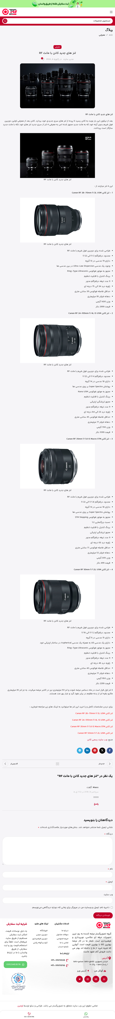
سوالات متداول (62, 934)
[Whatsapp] (104, 979)
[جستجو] (5, 21)
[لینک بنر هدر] (57, 3)
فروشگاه (43, 930)
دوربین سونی (41, 934)
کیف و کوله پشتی (40, 942)
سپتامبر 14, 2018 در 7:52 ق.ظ (86, 792)
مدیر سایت (68, 59)
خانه (111, 35)
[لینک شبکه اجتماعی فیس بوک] (110, 751)
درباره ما (65, 930)
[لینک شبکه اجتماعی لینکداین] (87, 751)
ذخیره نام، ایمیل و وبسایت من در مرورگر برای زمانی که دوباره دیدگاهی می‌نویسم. (70, 907)
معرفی (102, 35)
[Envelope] (96, 979)
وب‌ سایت (108, 894)
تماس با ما (64, 942)
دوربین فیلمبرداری (39, 938)
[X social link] (102, 751)
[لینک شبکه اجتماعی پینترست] (95, 751)
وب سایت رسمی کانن (97, 739)
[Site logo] (9, 12)
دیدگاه (108, 834)
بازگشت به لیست (57, 764)
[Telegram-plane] (79, 979)
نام (110, 869)
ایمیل (109, 882)
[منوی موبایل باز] (111, 12)
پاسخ (96, 804)
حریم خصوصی (62, 938)
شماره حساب (63, 946)
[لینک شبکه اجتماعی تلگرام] (80, 751)
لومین (20, 1006)
